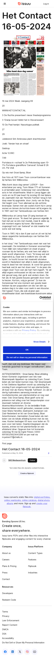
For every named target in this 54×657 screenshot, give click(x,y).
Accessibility (8, 638)
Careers (5, 559)
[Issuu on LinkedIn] (12, 652)
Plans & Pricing (9, 566)
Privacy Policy (29, 330)
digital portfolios (42, 497)
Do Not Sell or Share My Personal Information (23, 642)
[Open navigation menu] (4, 3)
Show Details (39, 342)
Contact (6, 579)
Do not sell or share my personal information (27, 357)
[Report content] (49, 453)
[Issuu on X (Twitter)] (20, 652)
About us (6, 553)
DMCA (5, 629)
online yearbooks (12, 500)
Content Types (35, 553)
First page (7, 443)
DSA (4, 633)
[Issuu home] (24, 3)
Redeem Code (9, 599)
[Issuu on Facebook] (5, 652)
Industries (32, 572)
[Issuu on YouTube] (34, 652)
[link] (46, 3)
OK (27, 349)
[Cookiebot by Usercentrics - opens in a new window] (39, 298)
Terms (5, 611)
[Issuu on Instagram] (27, 652)
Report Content (9, 625)
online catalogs (29, 500)
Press (4, 572)
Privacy (5, 616)
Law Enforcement (10, 620)
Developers (7, 593)
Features (32, 559)
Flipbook (32, 566)
